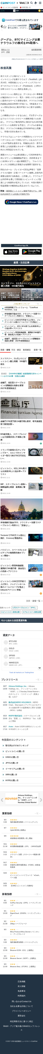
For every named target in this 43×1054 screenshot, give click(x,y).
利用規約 (21, 996)
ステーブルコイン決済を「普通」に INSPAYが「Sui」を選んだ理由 (25, 718)
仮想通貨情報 (36, 50)
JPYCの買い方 (11, 763)
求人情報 (21, 986)
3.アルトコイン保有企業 (32, 612)
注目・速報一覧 (33, 601)
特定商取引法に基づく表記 (21, 1021)
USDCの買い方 (12, 757)
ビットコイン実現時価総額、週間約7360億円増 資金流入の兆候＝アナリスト (13, 568)
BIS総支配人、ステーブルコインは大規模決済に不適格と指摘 (13, 437)
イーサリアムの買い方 (15, 769)
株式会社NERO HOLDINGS (20, 702)
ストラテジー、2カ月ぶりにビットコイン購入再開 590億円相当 (13, 361)
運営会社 (21, 1016)
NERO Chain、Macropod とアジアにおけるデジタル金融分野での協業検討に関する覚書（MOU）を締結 (27, 800)
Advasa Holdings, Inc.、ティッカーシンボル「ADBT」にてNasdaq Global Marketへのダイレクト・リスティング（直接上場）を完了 (24, 691)
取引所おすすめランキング (16, 745)
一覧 (37, 680)
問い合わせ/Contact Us (21, 1001)
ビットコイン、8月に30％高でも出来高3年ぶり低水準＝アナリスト (13, 471)
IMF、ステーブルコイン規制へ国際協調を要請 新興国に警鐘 (13, 487)
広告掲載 (21, 982)
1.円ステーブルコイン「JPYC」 (25, 608)
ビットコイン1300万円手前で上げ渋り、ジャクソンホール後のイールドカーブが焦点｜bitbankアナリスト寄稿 (13, 585)
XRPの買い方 (11, 775)
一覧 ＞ (38, 304)
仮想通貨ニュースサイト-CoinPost (26, 1041)
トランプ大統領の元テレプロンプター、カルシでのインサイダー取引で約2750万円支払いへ (13, 454)
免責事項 (21, 991)
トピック (21, 1053)
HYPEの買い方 (12, 780)
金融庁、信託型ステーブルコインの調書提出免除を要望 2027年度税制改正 (12, 385)
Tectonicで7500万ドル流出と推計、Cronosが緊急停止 (13, 536)
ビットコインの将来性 (10, 7)
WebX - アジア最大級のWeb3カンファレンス (21, 1028)
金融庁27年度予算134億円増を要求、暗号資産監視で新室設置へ (21, 422)
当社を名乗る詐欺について (21, 1006)
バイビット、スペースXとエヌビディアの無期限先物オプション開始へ (13, 553)
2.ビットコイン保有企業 (10, 612)
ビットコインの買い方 (15, 751)
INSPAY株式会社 (15, 716)
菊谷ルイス (5, 50)
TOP (4, 1053)
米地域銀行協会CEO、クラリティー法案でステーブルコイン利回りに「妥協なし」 (20, 523)
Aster (11, 727)
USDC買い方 (26, 7)
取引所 (30, 1053)
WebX (38, 1053)
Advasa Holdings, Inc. (18, 686)
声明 (8, 52)
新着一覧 (13, 1053)
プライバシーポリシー (21, 1011)
